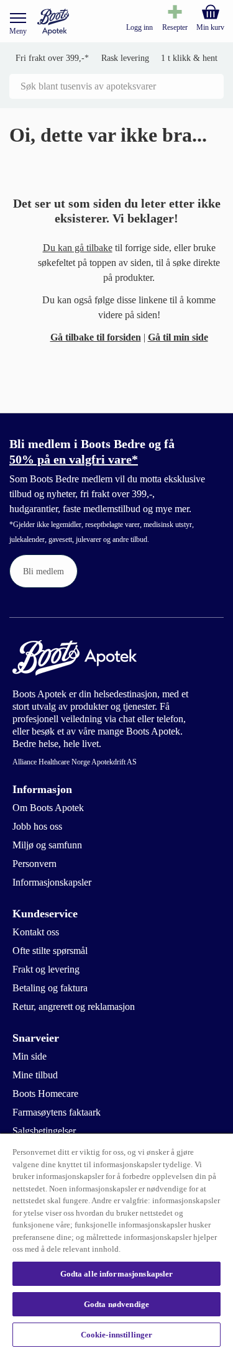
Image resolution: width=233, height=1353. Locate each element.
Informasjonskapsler (51, 882)
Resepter (175, 27)
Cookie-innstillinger (117, 1334)
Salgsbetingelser (44, 1131)
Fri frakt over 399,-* (52, 58)
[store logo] (53, 22)
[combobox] (116, 86)
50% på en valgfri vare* (73, 459)
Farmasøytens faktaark (56, 1112)
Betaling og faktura (50, 988)
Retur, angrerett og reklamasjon (73, 1006)
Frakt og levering (46, 969)
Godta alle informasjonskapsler (116, 1273)
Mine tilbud (35, 1075)
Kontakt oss (35, 932)
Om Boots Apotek (48, 807)
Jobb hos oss (37, 826)
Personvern (34, 863)
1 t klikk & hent (189, 58)
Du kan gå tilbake (77, 247)
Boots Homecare (45, 1093)
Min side (29, 1056)
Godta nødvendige (116, 1304)
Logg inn (139, 27)
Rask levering (125, 58)
